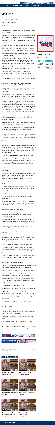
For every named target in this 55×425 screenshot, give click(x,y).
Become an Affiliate (6, 9)
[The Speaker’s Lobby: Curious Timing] (27, 405)
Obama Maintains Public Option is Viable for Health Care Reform (9, 351)
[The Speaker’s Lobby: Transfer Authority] (10, 364)
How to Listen (9, 5)
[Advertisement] (45, 23)
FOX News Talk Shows (18, 6)
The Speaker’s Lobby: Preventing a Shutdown (8, 414)
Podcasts (27, 6)
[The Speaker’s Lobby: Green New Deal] (10, 385)
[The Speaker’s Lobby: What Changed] (27, 385)
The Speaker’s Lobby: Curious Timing (25, 414)
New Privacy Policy (24, 422)
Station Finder (36, 5)
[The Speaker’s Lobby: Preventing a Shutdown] (10, 405)
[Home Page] (3, 5)
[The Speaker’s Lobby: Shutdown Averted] (27, 364)
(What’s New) (40, 422)
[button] (52, 5)
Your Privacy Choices (49, 422)
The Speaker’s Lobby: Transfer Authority (8, 373)
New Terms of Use (32, 422)
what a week (32, 349)
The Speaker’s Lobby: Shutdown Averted (25, 373)
